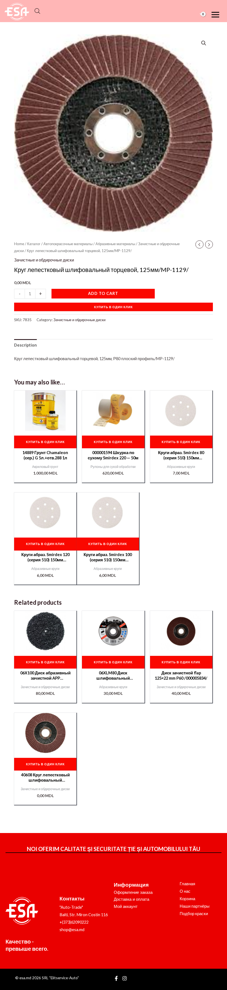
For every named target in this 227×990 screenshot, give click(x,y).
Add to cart (103, 293)
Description (25, 345)
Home (19, 244)
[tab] (25, 345)
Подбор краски (194, 913)
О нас (185, 891)
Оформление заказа (133, 892)
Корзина (187, 898)
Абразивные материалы (115, 244)
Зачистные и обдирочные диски (44, 260)
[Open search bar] (37, 11)
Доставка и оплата (131, 899)
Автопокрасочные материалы (67, 244)
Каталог (33, 244)
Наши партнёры (195, 906)
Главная (187, 883)
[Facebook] (116, 978)
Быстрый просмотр (45, 426)
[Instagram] (124, 978)
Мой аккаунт (126, 906)
